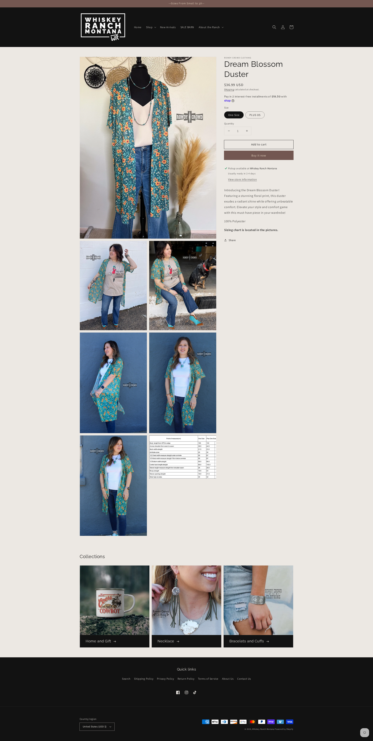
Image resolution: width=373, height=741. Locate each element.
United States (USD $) (94, 726)
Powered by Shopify (284, 729)
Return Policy (186, 678)
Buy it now (258, 155)
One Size (234, 114)
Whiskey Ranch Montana (263, 729)
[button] (151, 27)
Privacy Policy (165, 678)
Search (126, 678)
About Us (228, 678)
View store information (242, 179)
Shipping (229, 89)
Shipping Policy (143, 678)
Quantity (229, 123)
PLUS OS (255, 114)
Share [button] (232, 240)
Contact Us (244, 678)
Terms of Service (208, 678)
